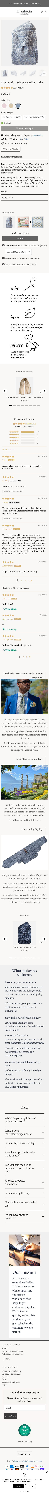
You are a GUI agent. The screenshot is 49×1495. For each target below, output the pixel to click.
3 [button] (25, 580)
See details (35, 3)
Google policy (27, 1481)
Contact (5, 1348)
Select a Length (7, 113)
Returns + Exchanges (11, 1374)
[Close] (47, 1472)
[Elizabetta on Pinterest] (9, 1359)
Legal (4, 1384)
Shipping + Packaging (11, 1371)
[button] (7, 88)
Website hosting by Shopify (31, 1461)
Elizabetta (17, 1461)
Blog (4, 1379)
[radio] (4, 106)
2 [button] (21, 580)
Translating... (11, 609)
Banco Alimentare (19, 1086)
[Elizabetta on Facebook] (3, 1359)
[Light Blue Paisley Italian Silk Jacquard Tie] (24, 43)
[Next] (44, 73)
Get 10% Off (10, 1416)
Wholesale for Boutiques (12, 1354)
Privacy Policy (16, 1481)
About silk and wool (11, 1382)
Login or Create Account (13, 1351)
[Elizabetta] (24, 1432)
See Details (37, 135)
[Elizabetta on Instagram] (6, 1359)
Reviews (5, 1377)
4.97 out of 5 (30, 424)
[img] (8, 456)
